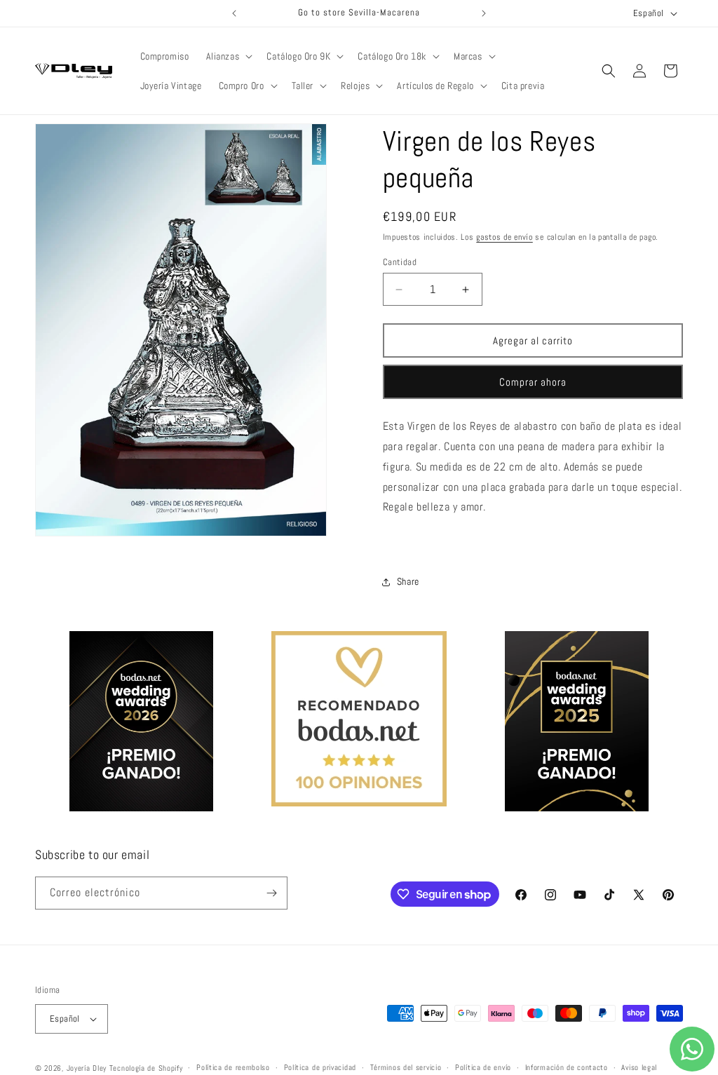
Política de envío (483, 1067)
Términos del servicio (406, 1067)
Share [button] (408, 581)
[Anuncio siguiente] (483, 13)
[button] (228, 56)
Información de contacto (566, 1067)
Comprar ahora (533, 381)
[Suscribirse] (271, 893)
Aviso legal (639, 1067)
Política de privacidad (320, 1067)
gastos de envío (504, 237)
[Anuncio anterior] (234, 13)
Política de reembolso (233, 1067)
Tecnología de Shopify (146, 1068)
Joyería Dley (87, 1068)
